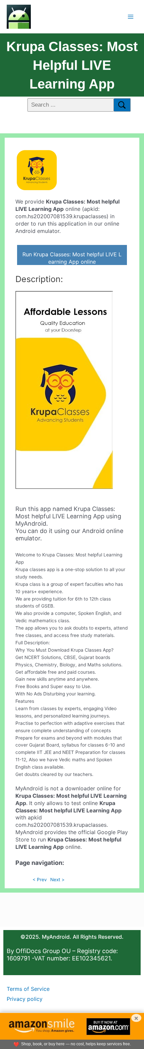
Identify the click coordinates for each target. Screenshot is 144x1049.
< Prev (39, 879)
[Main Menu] (131, 16)
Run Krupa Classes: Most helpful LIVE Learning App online (72, 258)
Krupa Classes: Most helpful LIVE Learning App (72, 65)
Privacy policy (25, 999)
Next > (57, 879)
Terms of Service (28, 989)
